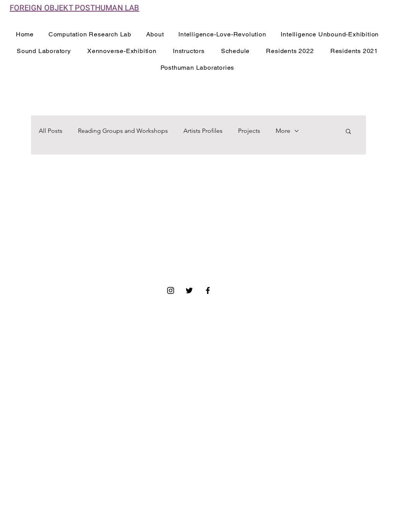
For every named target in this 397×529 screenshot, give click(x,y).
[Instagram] (170, 290)
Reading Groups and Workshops (123, 130)
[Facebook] (207, 290)
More (283, 130)
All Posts (50, 130)
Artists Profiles (203, 130)
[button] (348, 132)
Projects (249, 130)
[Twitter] (189, 290)
